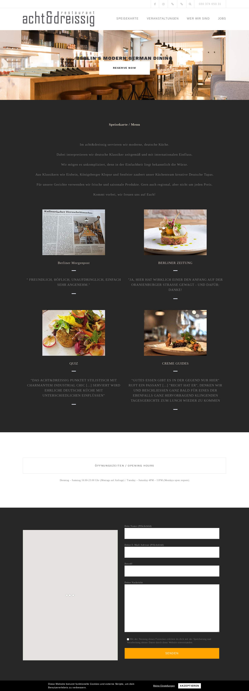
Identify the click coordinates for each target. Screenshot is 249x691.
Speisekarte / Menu (124, 124)
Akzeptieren (189, 685)
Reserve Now (124, 67)
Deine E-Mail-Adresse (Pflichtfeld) (144, 545)
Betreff (128, 563)
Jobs (222, 18)
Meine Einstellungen (164, 685)
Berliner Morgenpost (74, 263)
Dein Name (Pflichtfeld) (138, 526)
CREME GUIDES (175, 363)
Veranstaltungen (163, 18)
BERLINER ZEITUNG (175, 263)
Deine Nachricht (133, 582)
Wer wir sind (198, 18)
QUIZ (73, 363)
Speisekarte (127, 18)
